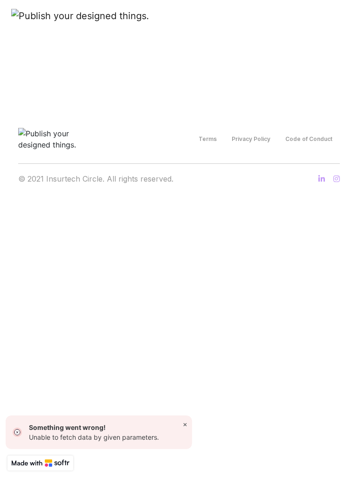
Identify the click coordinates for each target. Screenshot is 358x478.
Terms (208, 138)
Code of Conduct (308, 138)
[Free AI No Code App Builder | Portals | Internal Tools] (40, 463)
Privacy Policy (251, 138)
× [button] (185, 424)
